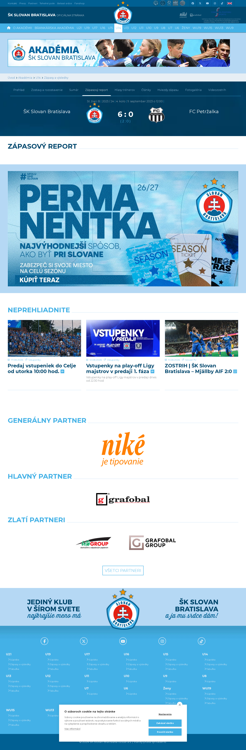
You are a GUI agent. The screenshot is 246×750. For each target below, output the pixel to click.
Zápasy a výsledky (56, 77)
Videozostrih (217, 90)
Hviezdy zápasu (168, 90)
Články (146, 90)
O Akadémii (22, 28)
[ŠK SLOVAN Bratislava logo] (123, 12)
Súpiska (14, 659)
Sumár (73, 90)
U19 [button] (87, 28)
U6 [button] (177, 28)
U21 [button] (79, 28)
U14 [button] (118, 28)
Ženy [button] (186, 28)
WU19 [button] (197, 28)
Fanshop (79, 3)
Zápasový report (96, 90)
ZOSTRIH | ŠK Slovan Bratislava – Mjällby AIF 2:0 (199, 368)
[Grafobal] (123, 499)
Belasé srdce (64, 3)
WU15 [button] (208, 28)
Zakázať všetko (165, 723)
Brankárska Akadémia (54, 28)
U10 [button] (148, 28)
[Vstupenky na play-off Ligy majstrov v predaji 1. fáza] (123, 338)
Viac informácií (72, 728)
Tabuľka (14, 668)
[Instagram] (214, 3)
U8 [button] (163, 28)
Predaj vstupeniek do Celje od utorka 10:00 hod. (42, 368)
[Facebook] (192, 3)
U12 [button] (133, 28)
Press (22, 3)
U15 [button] (110, 28)
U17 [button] (94, 28)
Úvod (11, 77)
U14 (38, 77)
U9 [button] (156, 28)
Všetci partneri (123, 570)
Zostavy (47, 90)
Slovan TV (190, 359)
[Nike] (123, 449)
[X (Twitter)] (200, 3)
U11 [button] (141, 28)
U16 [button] (102, 28)
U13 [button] (126, 28)
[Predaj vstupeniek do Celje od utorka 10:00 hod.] (44, 338)
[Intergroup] (93, 543)
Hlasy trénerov (125, 90)
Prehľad (18, 90)
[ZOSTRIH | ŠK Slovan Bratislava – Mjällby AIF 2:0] (201, 338)
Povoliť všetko (165, 732)
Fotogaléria (193, 90)
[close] (179, 704)
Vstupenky (34, 359)
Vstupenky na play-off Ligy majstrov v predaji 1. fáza (120, 368)
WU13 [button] (219, 28)
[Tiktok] (222, 3)
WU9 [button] (229, 28)
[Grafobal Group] (152, 543)
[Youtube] (207, 3)
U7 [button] (170, 28)
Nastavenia (165, 714)
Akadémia (25, 77)
